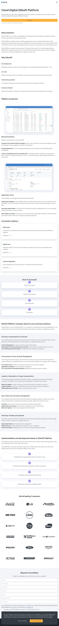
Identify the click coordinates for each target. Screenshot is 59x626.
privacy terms (14, 607)
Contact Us (29, 20)
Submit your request (29, 285)
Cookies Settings (22, 621)
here (51, 617)
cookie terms (29, 607)
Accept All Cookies (36, 621)
